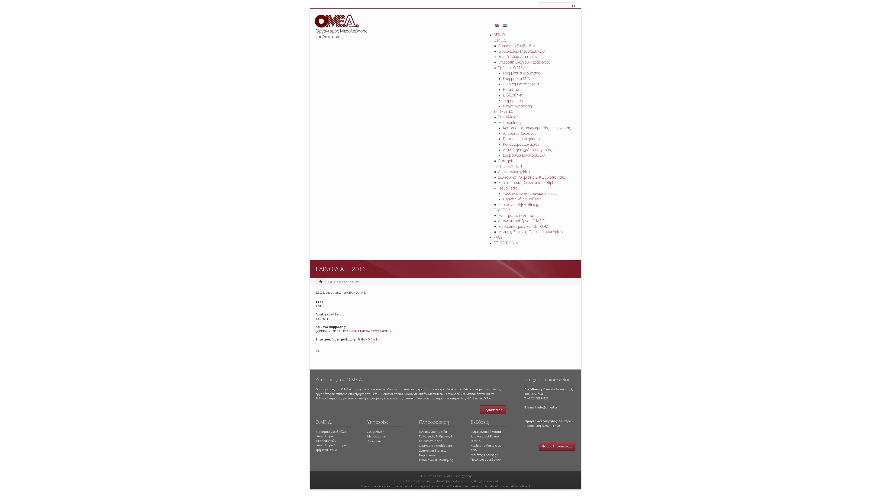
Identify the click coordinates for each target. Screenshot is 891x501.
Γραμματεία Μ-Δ (516, 78)
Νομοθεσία (507, 188)
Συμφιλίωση (508, 116)
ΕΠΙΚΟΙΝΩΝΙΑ (506, 242)
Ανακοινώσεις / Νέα (433, 432)
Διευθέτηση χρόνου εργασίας (527, 149)
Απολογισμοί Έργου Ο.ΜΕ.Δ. (522, 220)
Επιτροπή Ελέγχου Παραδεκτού (524, 62)
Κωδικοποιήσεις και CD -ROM (523, 226)
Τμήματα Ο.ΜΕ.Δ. (512, 67)
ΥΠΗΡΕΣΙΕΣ (503, 111)
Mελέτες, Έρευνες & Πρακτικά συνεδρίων (485, 457)
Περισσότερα (493, 410)
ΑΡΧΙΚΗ (500, 34)
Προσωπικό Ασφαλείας (522, 138)
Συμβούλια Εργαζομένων (524, 155)
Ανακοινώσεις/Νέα (514, 171)
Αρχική (332, 281)
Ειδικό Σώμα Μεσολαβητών (521, 51)
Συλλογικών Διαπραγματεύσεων (529, 193)
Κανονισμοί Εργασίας (521, 144)
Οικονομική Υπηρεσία (521, 84)
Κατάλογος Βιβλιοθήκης (518, 204)
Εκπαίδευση (513, 89)
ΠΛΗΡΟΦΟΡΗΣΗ (508, 166)
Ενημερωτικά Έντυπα (515, 215)
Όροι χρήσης (463, 476)
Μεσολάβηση (509, 122)
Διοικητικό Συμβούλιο (516, 45)
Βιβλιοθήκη (512, 95)
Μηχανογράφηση (517, 106)
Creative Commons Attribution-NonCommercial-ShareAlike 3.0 (491, 486)
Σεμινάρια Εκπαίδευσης (435, 445)
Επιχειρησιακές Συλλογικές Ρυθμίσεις (529, 182)
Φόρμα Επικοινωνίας (557, 446)
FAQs (498, 237)
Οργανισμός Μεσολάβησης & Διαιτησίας (445, 481)
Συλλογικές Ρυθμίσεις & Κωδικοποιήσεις (532, 177)
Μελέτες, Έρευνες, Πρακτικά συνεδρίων (530, 231)
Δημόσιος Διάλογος (519, 133)
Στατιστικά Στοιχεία (432, 450)
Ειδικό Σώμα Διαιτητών (517, 56)
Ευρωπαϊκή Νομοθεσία (522, 199)
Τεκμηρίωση (513, 100)
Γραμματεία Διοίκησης (521, 73)
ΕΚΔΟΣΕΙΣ (502, 209)
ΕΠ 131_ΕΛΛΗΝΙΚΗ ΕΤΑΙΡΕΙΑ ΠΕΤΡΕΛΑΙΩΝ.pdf (363, 331)
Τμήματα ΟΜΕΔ (326, 450)
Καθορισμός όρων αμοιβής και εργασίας (537, 127)
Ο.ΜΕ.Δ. (500, 40)
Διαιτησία (506, 160)
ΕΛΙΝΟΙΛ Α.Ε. (369, 339)
